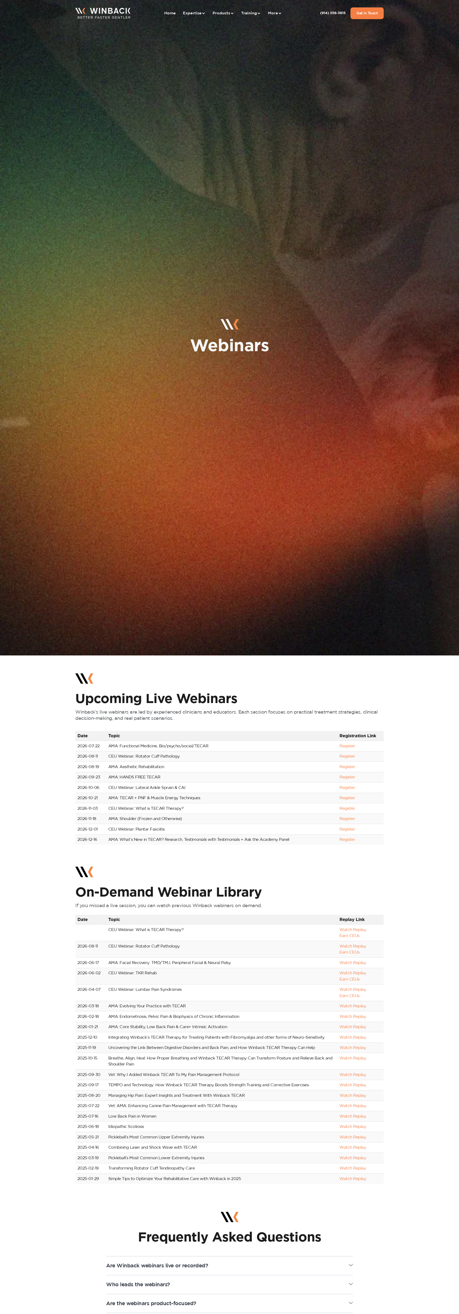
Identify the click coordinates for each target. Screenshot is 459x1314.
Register (347, 746)
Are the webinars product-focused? (151, 1303)
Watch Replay (352, 930)
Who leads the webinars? (138, 1284)
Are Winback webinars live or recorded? (157, 1265)
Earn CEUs (349, 936)
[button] (229, 1265)
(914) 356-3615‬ (333, 13)
